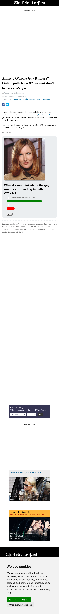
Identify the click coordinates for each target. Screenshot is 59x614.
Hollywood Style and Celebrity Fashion (27, 514)
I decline (24, 600)
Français (17, 99)
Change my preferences (20, 605)
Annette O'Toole (44, 115)
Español (25, 99)
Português (47, 99)
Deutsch (32, 99)
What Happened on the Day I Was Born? (28, 410)
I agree (12, 600)
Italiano (39, 99)
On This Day (16, 407)
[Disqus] (29, 277)
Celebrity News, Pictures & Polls (26, 472)
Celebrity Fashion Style (20, 511)
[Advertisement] (29, 41)
